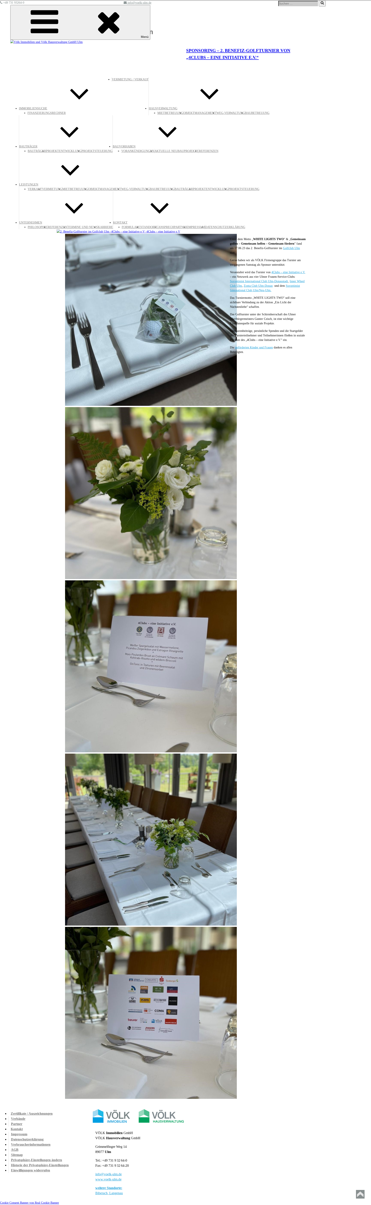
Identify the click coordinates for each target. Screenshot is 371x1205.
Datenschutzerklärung (27, 1139)
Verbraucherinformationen (30, 1144)
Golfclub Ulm (291, 248)
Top (360, 1194)
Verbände (18, 1119)
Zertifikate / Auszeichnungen (32, 1113)
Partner (16, 1124)
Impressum (19, 1134)
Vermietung (52, 189)
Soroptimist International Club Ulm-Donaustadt (259, 281)
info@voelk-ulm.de (108, 1174)
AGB (14, 1149)
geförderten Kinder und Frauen (254, 347)
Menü (145, 36)
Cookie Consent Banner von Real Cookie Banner (29, 1202)
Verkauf (35, 189)
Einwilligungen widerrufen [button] (30, 1170)
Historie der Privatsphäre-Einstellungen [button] (40, 1165)
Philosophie (37, 227)
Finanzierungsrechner (46, 113)
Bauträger (37, 151)
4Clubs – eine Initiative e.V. (288, 272)
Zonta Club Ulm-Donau (258, 285)
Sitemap (17, 1155)
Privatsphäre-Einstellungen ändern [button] (36, 1160)
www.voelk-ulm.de (108, 1179)
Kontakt (17, 1129)
